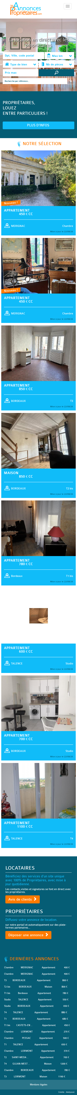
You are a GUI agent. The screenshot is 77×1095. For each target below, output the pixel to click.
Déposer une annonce (26, 935)
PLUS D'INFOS (38, 125)
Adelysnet (70, 1092)
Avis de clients (20, 899)
